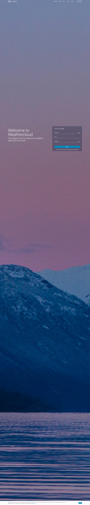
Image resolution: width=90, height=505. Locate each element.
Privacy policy (76, 149)
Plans (60, 1)
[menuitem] (55, 1)
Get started (79, 1)
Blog (68, 1)
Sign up (67, 146)
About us (55, 1)
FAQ (63, 1)
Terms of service (70, 149)
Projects (72, 1)
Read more (33, 503)
